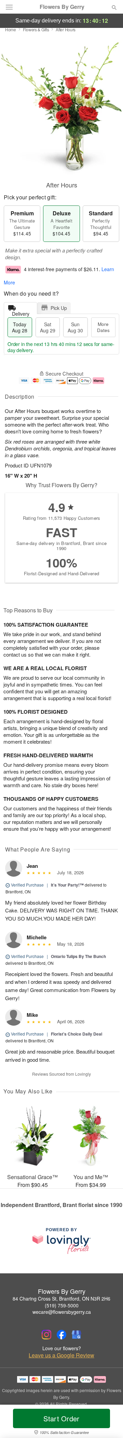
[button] (108, 1422)
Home (10, 29)
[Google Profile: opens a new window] (76, 1334)
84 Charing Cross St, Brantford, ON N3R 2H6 (61, 1298)
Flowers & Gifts (36, 29)
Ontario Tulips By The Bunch (78, 956)
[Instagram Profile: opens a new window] (46, 1334)
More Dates (103, 327)
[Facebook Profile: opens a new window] (61, 1334)
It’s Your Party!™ (67, 885)
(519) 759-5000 (62, 1305)
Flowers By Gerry (62, 7)
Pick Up (59, 307)
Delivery (20, 312)
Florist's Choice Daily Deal (76, 1034)
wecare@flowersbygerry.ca (61, 1311)
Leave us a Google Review (61, 1355)
